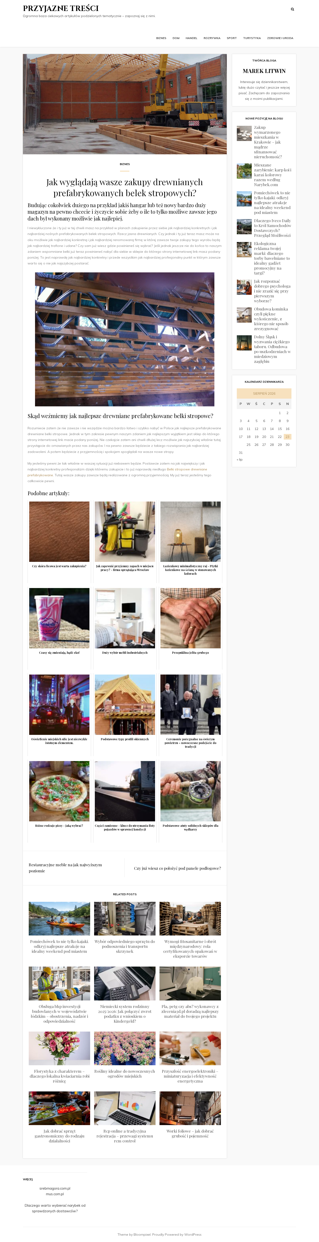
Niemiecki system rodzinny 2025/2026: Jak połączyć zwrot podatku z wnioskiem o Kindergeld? (124, 1014)
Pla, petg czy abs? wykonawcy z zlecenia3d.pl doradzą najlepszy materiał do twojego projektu (190, 1011)
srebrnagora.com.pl (54, 1188)
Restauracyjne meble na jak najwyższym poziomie (65, 867)
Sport (232, 38)
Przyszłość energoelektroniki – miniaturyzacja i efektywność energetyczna (190, 1076)
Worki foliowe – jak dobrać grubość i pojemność (190, 1133)
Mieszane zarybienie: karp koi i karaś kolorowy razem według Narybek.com (272, 174)
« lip (240, 459)
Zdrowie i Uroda (280, 38)
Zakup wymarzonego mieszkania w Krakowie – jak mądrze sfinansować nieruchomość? (268, 142)
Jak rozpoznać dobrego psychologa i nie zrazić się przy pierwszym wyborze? (272, 290)
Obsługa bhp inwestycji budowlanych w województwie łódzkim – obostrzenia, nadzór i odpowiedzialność (59, 1014)
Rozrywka (212, 38)
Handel (191, 38)
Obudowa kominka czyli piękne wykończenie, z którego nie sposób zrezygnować (271, 318)
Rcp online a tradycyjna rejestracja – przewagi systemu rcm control (124, 1135)
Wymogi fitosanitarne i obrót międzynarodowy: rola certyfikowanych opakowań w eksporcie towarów (190, 949)
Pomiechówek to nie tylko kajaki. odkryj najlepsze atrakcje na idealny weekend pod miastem (59, 946)
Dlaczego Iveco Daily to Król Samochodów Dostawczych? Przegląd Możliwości (272, 228)
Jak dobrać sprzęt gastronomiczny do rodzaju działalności (59, 1135)
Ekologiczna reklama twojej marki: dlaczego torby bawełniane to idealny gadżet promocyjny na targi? (272, 258)
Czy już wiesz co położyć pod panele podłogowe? (177, 868)
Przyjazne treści (61, 9)
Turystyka (252, 38)
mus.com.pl (55, 1194)
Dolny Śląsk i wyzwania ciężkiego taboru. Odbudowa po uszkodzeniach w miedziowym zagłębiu (272, 349)
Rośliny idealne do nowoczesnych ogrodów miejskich (124, 1074)
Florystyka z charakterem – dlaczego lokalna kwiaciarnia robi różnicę (59, 1076)
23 (287, 437)
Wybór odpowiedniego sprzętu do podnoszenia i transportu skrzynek (125, 946)
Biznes (161, 38)
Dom (176, 38)
